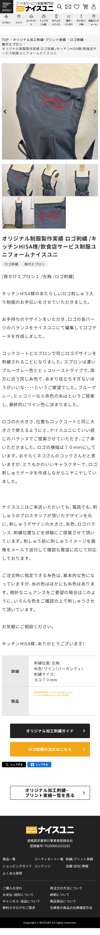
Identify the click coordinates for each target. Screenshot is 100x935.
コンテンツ (42, 866)
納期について (60, 894)
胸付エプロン (12, 44)
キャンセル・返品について (21, 901)
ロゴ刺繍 (77, 39)
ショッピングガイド (17, 866)
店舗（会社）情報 (77, 866)
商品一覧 (9, 859)
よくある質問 (12, 873)
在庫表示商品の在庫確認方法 (71, 907)
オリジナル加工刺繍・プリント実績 (39, 39)
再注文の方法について (66, 888)
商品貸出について (63, 901)
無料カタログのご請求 (19, 907)
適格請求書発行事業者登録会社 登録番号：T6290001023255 (50, 843)
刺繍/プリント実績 (79, 859)
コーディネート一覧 (49, 859)
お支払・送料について (18, 894)
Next (94, 111)
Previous (5, 111)
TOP (5, 39)
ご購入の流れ (12, 888)
